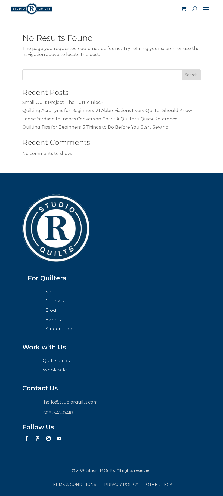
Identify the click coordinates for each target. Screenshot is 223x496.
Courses (54, 300)
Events (53, 319)
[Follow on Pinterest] (37, 438)
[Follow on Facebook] (26, 438)
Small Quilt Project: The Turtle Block (62, 102)
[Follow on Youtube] (59, 438)
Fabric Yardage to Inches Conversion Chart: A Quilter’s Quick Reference (100, 119)
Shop (51, 291)
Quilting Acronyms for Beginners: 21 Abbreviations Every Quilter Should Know (107, 110)
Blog (50, 310)
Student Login (62, 328)
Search (191, 74)
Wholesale (55, 370)
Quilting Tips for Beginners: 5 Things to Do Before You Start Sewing (95, 127)
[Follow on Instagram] (48, 438)
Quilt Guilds (56, 360)
